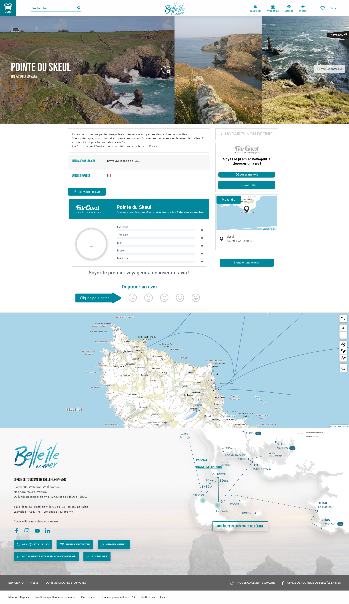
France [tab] (202, 459)
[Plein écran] (343, 318)
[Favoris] (322, 8)
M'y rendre (228, 199)
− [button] (343, 334)
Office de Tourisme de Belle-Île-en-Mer (40, 479)
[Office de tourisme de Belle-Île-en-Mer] (36, 453)
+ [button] (343, 328)
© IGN (273, 228)
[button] (333, 8)
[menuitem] (175, 8)
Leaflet (266, 228)
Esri (339, 426)
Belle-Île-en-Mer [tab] (209, 466)
